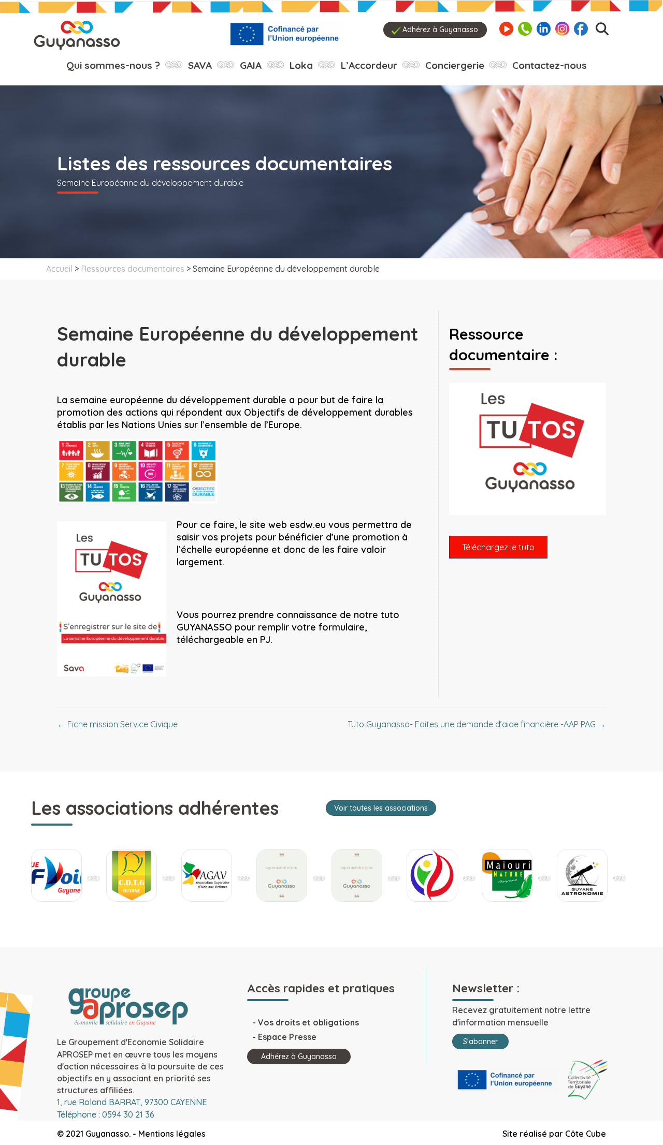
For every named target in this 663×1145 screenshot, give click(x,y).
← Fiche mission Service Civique (117, 724)
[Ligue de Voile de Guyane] (56, 875)
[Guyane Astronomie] (582, 875)
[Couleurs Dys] (282, 875)
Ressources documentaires (132, 268)
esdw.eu (308, 525)
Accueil (59, 268)
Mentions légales (172, 1133)
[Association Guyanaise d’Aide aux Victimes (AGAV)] (207, 875)
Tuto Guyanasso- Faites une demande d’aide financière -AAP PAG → (477, 724)
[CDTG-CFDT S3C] (131, 875)
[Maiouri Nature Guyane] (507, 875)
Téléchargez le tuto (498, 547)
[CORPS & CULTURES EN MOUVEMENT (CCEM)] (432, 875)
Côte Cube (585, 1133)
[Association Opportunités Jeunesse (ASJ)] (357, 875)
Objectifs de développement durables (328, 412)
